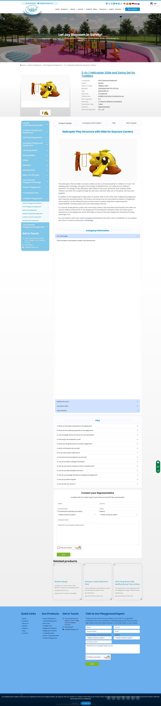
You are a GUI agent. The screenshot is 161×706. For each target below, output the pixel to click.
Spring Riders (29, 155)
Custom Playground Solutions (32, 203)
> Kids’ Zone (46, 623)
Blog (95, 9)
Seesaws (27, 165)
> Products (24, 621)
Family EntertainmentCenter (33, 124)
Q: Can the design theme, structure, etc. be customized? (75, 435)
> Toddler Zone (47, 626)
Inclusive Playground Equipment (33, 144)
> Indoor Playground (48, 619)
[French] (136, 3)
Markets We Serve (63, 402)
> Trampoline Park (48, 633)
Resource (103, 9)
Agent (111, 9)
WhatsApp (31, 3)
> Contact (24, 633)
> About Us (24, 623)
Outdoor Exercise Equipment (31, 217)
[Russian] (138, 3)
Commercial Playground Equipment (34, 225)
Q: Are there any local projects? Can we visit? (72, 457)
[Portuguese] (130, 3)
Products (64, 9)
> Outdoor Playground (49, 638)
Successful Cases (62, 406)
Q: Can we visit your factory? (66, 484)
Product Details (65, 123)
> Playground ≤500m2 (49, 628)
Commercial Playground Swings (32, 181)
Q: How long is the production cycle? (69, 439)
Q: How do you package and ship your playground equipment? (77, 475)
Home (57, 9)
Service (80, 9)
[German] (133, 3)
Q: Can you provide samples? (66, 479)
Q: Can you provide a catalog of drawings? (71, 462)
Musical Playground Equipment (32, 214)
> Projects (24, 628)
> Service (24, 626)
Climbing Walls (30, 150)
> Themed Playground (49, 621)
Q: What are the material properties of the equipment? (75, 430)
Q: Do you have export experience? (68, 453)
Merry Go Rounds (31, 175)
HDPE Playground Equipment (31, 207)
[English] (125, 3)
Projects (89, 9)
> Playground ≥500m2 (49, 631)
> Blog (23, 631)
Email (80, 220)
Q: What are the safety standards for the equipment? (74, 426)
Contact (118, 9)
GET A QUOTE (132, 9)
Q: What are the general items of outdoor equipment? (74, 444)
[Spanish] (127, 3)
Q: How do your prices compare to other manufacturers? (76, 466)
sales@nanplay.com (46, 3)
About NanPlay (62, 411)
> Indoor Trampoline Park (50, 636)
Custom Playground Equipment (32, 131)
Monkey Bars (29, 170)
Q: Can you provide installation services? (70, 471)
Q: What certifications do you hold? (68, 448)
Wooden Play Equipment (30, 221)
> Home (23, 619)
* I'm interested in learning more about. (70, 511)
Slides (25, 160)
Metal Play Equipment (29, 210)
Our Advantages (62, 236)
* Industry (102, 511)
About (72, 9)
